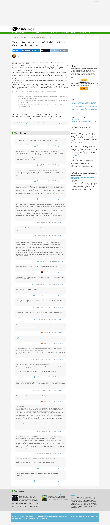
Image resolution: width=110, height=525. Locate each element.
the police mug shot (32, 301)
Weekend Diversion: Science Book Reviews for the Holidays (84, 494)
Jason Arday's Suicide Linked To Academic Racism (84, 121)
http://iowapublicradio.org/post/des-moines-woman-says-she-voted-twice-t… (34, 230)
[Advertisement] (55, 13)
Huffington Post (22, 91)
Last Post (73, 129)
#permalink (60, 146)
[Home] (26, 29)
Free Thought (89, 32)
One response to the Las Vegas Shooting (81, 170)
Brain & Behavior (71, 32)
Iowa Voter (34, 123)
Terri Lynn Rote (41, 123)
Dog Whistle (28, 123)
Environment (35, 32)
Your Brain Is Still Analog (78, 105)
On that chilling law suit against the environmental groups (84, 156)
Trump (48, 123)
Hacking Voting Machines (77, 142)
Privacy (35, 516)
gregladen (15, 37)
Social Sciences (44, 32)
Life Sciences (16, 32)
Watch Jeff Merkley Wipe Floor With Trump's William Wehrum (82, 178)
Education (52, 32)
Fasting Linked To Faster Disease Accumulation (83, 103)
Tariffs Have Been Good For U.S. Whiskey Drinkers (84, 102)
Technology (80, 32)
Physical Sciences (25, 32)
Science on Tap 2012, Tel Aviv (19, 494)
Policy (58, 32)
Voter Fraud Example (56, 123)
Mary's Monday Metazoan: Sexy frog (51, 494)
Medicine (63, 32)
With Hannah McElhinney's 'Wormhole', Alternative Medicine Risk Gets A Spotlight (84, 107)
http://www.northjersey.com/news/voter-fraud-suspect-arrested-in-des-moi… (34, 338)
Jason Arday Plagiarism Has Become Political (83, 119)
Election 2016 (20, 123)
